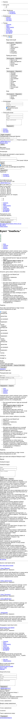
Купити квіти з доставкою (7, 627)
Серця (8, 28)
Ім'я (1, 376)
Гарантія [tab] (5, 245)
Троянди (8, 24)
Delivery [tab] (5, 248)
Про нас (5, 659)
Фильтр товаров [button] (7, 35)
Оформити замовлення (16, 696)
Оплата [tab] (5, 247)
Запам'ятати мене (12, 108)
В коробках (9, 31)
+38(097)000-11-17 (5, 141)
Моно (8, 26)
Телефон (2, 377)
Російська (12, 11)
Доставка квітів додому (6, 565)
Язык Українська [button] (8, 10)
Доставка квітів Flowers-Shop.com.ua (10, 223)
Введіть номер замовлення (8, 703)
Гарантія (5, 390)
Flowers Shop (4, 143)
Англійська (12, 13)
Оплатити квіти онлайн (6, 666)
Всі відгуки (3, 559)
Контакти (8, 19)
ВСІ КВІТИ (9, 33)
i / (8, 37)
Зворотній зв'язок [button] (8, 112)
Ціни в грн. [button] (6, 4)
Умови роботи (7, 661)
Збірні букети (10, 27)
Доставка (9, 20)
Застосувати (10, 42)
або (11, 37)
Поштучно (9, 30)
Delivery (5, 393)
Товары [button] (5, 23)
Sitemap (2, 669)
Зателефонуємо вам (6, 180)
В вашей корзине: (9, 194)
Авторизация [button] (7, 101)
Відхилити (18, 42)
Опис (4, 388)
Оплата (8, 17)
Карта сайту (3, 667)
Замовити (3, 369)
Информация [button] (7, 16)
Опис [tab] (4, 244)
